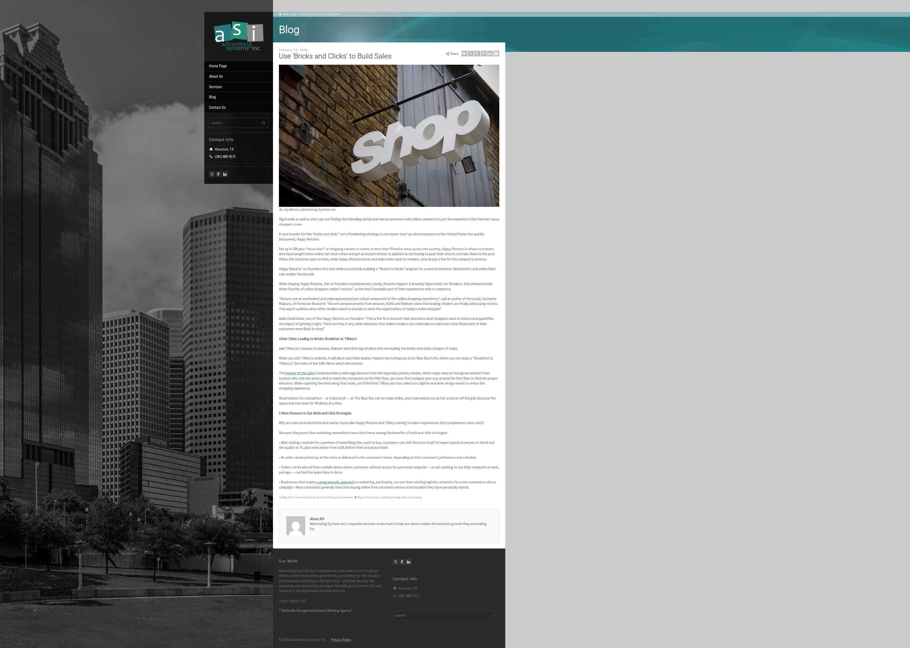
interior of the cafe (300, 373)
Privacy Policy (341, 639)
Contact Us (217, 107)
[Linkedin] (225, 174)
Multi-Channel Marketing (301, 497)
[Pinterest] (484, 53)
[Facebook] (218, 174)
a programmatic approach (336, 482)
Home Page (218, 66)
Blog (212, 97)
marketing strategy (390, 497)
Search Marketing (325, 497)
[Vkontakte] (496, 53)
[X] (212, 174)
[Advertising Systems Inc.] (239, 36)
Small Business (345, 497)
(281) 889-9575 (225, 156)
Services (215, 87)
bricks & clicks (371, 497)
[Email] (464, 53)
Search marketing (411, 497)
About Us (216, 76)
